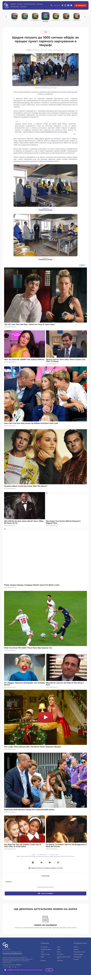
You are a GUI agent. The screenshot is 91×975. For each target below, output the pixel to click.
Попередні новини (46, 949)
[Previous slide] (6, 17)
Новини (13, 4)
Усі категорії (44, 947)
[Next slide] (85, 17)
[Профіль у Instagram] (65, 5)
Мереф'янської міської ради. (56, 132)
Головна (33, 854)
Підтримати (81, 5)
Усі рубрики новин (42, 854)
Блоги (59, 947)
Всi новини (60, 954)
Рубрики (19, 4)
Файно (49, 969)
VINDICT (19, 964)
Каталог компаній (30, 4)
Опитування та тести (79, 952)
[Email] (58, 863)
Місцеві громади (78, 954)
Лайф (45, 32)
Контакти (23, 6)
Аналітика (60, 960)
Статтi (42, 952)
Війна (58, 952)
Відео (42, 956)
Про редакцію (77, 956)
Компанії (76, 949)
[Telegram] (41, 863)
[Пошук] (51, 5)
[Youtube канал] (71, 5)
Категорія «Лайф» (53, 854)
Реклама (43, 960)
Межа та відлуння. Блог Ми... (63, 957)
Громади (40, 4)
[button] (33, 863)
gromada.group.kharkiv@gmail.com (12, 953)
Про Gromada (14, 6)
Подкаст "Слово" (45, 954)
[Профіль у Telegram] (62, 5)
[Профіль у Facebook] (68, 5)
